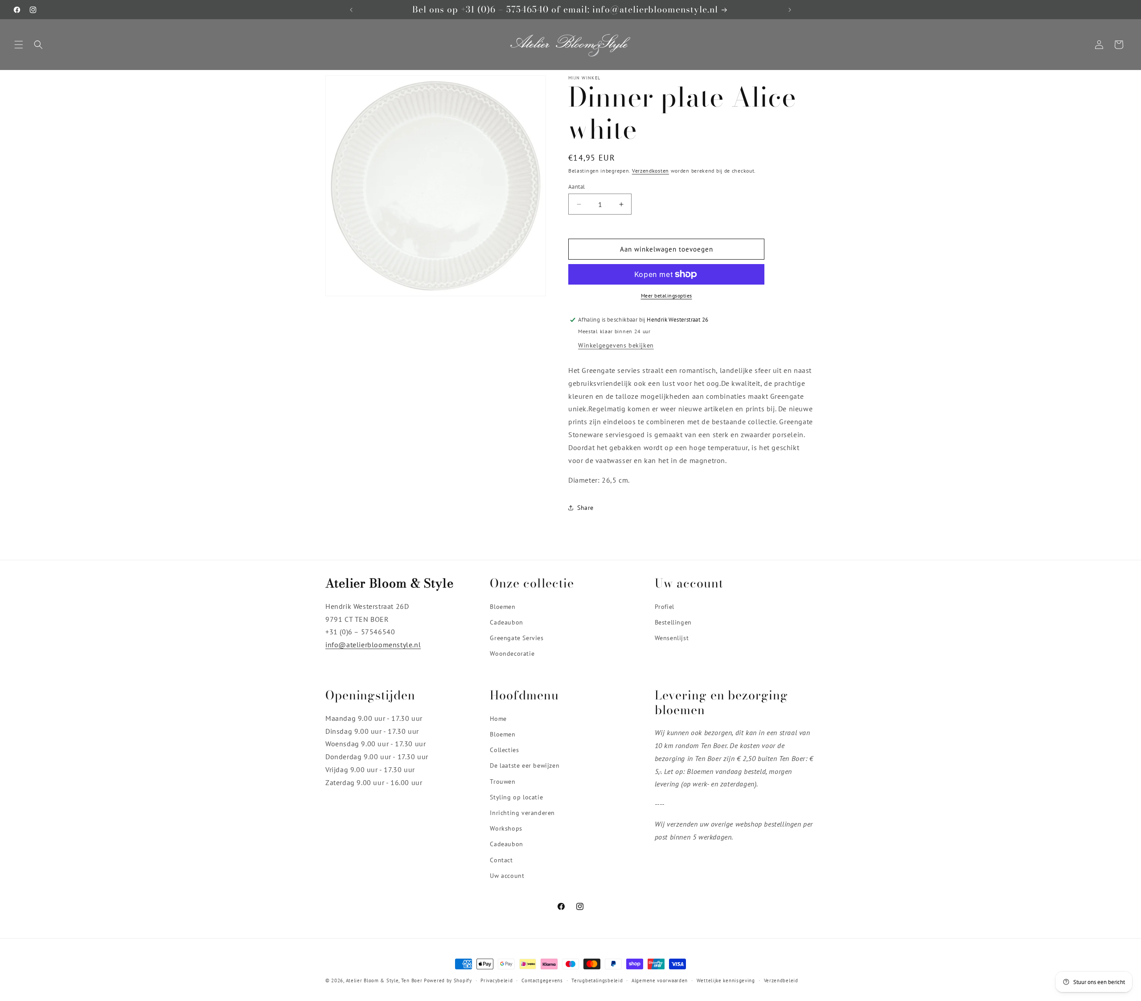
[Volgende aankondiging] (790, 9)
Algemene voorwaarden (660, 980)
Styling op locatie (516, 797)
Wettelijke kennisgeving (726, 980)
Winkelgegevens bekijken (616, 345)
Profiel (664, 607)
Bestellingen (673, 622)
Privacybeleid (496, 980)
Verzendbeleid (781, 980)
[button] (19, 44)
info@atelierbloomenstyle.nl (373, 644)
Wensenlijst (672, 638)
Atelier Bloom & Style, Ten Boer (384, 980)
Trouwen (502, 781)
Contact (501, 860)
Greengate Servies (516, 638)
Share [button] (585, 508)
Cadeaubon (506, 622)
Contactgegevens (542, 980)
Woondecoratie (512, 653)
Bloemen (502, 607)
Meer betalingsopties (666, 295)
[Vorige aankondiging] (351, 9)
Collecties (504, 750)
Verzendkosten (650, 170)
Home (498, 719)
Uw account (507, 876)
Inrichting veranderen (522, 813)
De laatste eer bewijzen (524, 765)
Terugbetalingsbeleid (597, 980)
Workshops (506, 828)
